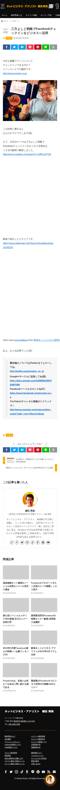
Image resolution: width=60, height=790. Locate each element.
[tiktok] (33, 542)
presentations (21, 340)
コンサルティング (37, 755)
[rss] (49, 772)
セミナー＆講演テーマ (39, 742)
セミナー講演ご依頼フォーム (15, 764)
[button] (6, 47)
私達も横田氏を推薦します (14, 758)
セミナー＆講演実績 (38, 736)
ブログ (8, 38)
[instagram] (27, 542)
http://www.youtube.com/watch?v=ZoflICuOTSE (27, 154)
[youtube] (48, 542)
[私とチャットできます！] (50, 779)
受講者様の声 (35, 747)
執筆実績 (8, 755)
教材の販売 (35, 761)
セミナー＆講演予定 (38, 739)
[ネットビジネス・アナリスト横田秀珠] (30, 6)
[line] (33, 772)
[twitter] (22, 542)
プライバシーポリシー (12, 742)
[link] (12, 542)
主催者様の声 (35, 744)
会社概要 (8, 739)
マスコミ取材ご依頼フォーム (15, 761)
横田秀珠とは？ (10, 736)
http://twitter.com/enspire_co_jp (27, 371)
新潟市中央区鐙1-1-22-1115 (24, 721)
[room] (38, 542)
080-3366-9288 (14, 724)
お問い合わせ (35, 764)
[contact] (54, 772)
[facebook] (17, 542)
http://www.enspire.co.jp (15, 73)
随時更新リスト (36, 753)
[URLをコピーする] (53, 47)
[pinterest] (43, 542)
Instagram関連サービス (13, 744)
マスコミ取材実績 (11, 753)
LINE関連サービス (11, 747)
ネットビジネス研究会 (39, 758)
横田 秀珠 (30, 510)
